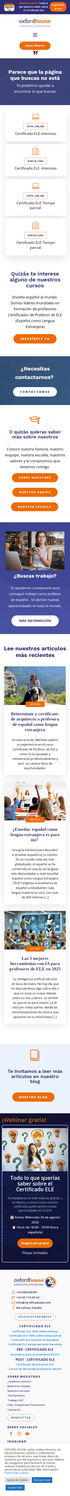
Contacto (13, 1409)
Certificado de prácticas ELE (35, 1364)
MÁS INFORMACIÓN (35, 621)
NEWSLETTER (21, 1417)
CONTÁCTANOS (35, 392)
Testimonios (16, 1395)
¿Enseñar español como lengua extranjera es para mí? (35, 834)
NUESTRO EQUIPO (35, 492)
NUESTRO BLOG (33, 1097)
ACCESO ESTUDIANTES (35, 1316)
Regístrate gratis (58, 6)
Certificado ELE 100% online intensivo (35, 1331)
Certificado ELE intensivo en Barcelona (35, 1340)
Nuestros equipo (18, 1386)
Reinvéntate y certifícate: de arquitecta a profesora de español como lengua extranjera (35, 721)
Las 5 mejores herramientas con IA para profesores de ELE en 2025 (35, 963)
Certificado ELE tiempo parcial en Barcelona (35, 1344)
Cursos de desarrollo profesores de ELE (35, 1369)
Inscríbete (35, 46)
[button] (24, 1292)
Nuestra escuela (18, 1391)
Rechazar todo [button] (42, 1480)
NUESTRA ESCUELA (35, 506)
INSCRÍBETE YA (35, 339)
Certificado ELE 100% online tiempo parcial (35, 1335)
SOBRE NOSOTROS (35, 477)
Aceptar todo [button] (15, 1487)
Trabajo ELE (15, 1400)
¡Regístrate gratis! (35, 1243)
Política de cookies (16, 1473)
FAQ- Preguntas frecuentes (26, 1405)
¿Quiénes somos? (19, 1381)
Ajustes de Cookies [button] (17, 1480)
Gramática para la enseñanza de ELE (35, 1354)
